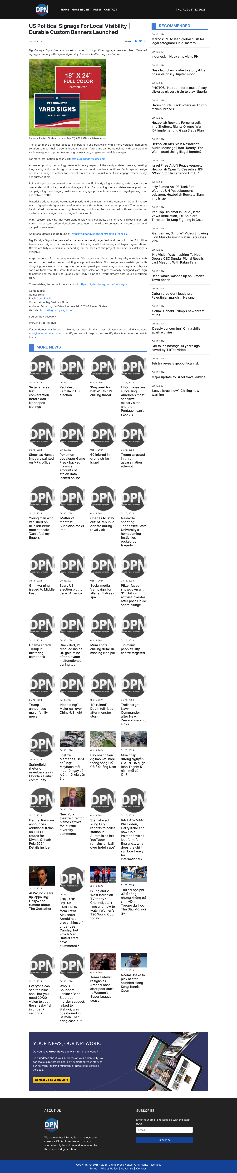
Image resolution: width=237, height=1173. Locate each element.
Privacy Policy (109, 1168)
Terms (93, 1168)
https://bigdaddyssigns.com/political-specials (100, 233)
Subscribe (164, 1139)
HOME (65, 9)
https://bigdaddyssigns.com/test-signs (103, 284)
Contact (141, 1168)
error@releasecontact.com (45, 333)
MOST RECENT (81, 9)
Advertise (127, 1168)
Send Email (44, 298)
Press (97, 9)
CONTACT (110, 9)
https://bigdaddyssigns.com (88, 158)
